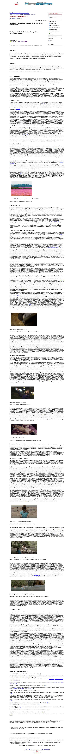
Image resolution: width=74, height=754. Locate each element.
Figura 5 (26, 500)
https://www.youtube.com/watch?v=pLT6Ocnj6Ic (21, 688)
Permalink (52, 44)
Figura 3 (49, 380)
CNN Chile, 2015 (55, 532)
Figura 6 (60, 528)
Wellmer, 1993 (27, 128)
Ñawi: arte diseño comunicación (19, 13)
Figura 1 (21, 173)
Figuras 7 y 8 (37, 575)
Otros (51, 40)
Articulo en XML (53, 23)
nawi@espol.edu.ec (37, 752)
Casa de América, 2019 (23, 289)
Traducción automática (54, 31)
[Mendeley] (49, 40)
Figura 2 (30, 304)
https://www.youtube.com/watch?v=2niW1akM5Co (21, 677)
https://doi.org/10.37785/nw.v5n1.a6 (16, 18)
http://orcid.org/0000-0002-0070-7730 (19, 41)
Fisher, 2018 (18, 109)
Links (39, 673)
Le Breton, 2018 (15, 295)
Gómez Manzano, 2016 (55, 221)
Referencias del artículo (55, 25)
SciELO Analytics (53, 17)
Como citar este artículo (55, 27)
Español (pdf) (53, 21)
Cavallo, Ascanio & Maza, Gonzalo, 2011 (54, 247)
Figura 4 (42, 414)
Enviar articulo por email (55, 32)
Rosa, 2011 (43, 103)
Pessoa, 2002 (25, 134)
